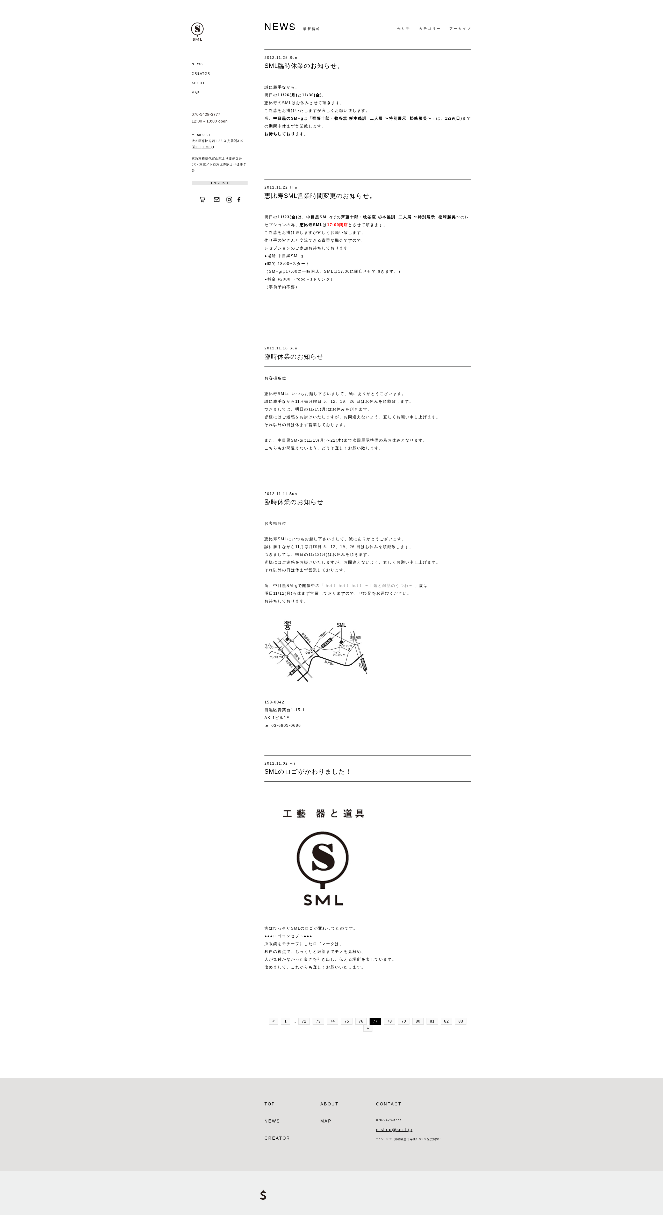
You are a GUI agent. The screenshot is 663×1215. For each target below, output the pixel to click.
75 (346, 1021)
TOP (269, 1104)
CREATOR (201, 73)
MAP (196, 92)
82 (446, 1021)
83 (460, 1021)
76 (361, 1021)
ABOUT (198, 83)
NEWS (197, 63)
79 (403, 1021)
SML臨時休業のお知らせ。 (304, 65)
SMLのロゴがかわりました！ (308, 771)
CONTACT (389, 1104)
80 (418, 1021)
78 (389, 1021)
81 (432, 1021)
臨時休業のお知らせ (294, 356)
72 (304, 1021)
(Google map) (203, 147)
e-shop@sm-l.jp (394, 1129)
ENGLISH (219, 183)
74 (332, 1021)
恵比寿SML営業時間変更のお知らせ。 (320, 195)
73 (318, 1021)
